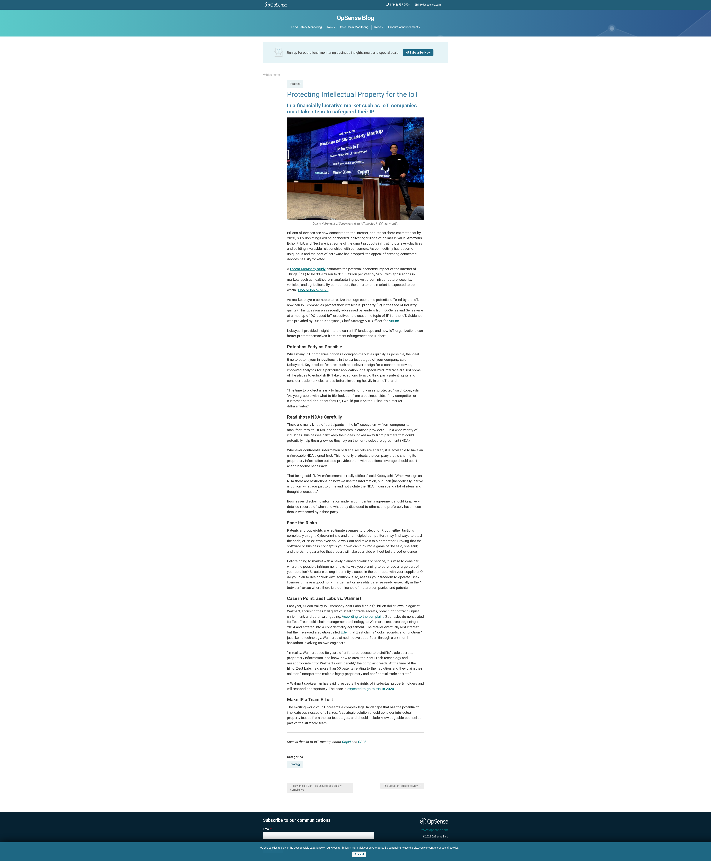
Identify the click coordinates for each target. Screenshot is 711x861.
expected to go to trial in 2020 (370, 689)
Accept (359, 854)
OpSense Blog (355, 17)
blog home (273, 75)
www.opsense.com (434, 830)
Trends (378, 27)
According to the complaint (363, 616)
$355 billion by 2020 (312, 290)
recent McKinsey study (308, 269)
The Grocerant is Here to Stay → (402, 785)
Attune (394, 321)
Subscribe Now (419, 52)
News (331, 27)
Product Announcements (404, 27)
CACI (362, 742)
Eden (344, 632)
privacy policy (376, 847)
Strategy (295, 84)
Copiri (346, 742)
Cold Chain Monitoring (354, 27)
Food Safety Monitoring (306, 27)
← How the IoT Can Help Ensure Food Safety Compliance (316, 787)
